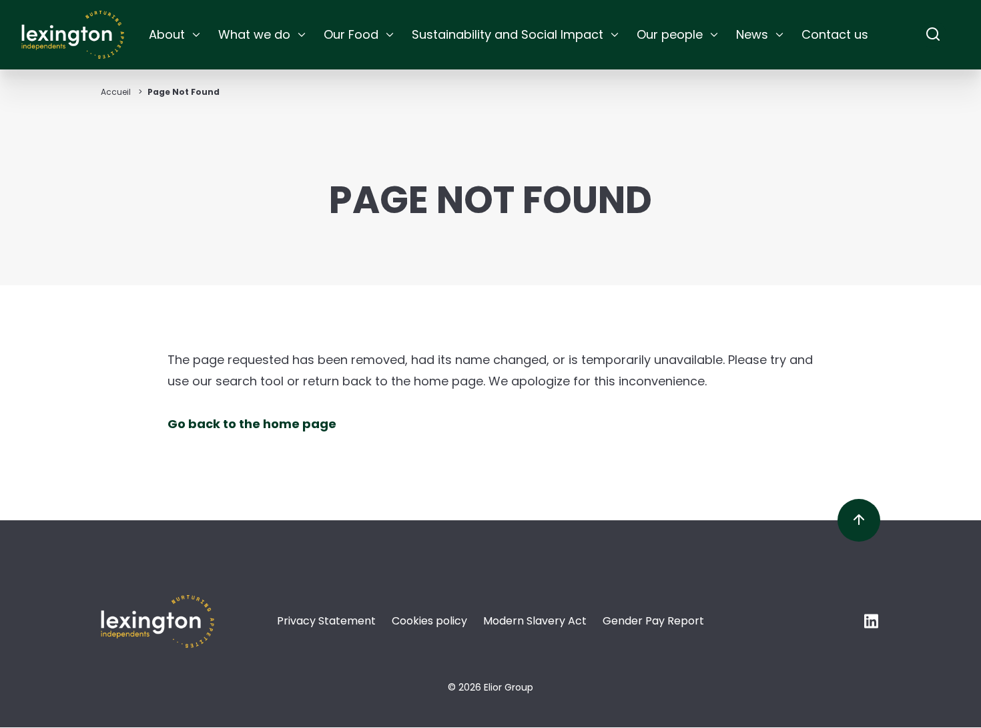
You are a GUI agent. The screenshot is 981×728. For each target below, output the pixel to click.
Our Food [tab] (351, 34)
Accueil (116, 92)
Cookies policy (429, 620)
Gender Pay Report (653, 620)
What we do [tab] (254, 34)
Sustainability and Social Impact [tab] (507, 34)
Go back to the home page (252, 423)
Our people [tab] (670, 34)
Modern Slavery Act (535, 620)
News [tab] (752, 34)
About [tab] (167, 34)
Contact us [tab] (834, 34)
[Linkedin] (872, 624)
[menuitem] (175, 34)
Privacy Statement (326, 620)
